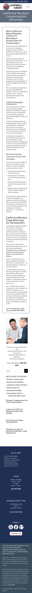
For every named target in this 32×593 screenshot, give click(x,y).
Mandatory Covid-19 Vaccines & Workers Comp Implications (16, 431)
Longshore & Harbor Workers (17, 385)
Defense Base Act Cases (11, 466)
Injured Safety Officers (15, 393)
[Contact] (16, 535)
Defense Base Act (13, 388)
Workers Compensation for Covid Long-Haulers (17, 401)
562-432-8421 (16, 489)
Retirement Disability (14, 390)
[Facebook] (16, 529)
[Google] (21, 529)
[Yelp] (11, 529)
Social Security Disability (15, 382)
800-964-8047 (22, 1)
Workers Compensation (10, 458)
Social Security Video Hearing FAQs (14, 421)
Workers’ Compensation (15, 379)
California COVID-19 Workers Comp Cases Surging (14, 411)
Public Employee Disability (11, 464)
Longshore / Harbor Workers (12, 460)
